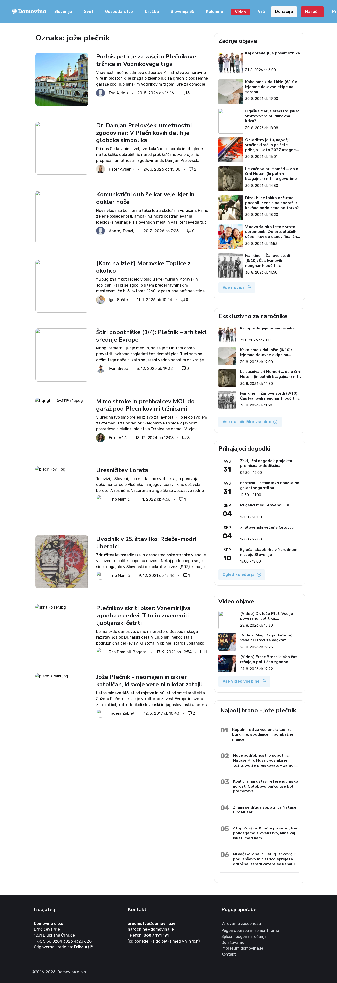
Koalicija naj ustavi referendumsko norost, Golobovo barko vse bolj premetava (265, 786)
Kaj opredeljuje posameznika (272, 53)
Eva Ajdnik (118, 93)
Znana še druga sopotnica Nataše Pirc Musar (264, 810)
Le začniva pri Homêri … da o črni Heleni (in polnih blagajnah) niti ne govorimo (271, 173)
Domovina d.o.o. (49, 923)
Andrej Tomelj (121, 230)
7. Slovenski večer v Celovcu (267, 527)
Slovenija (63, 11)
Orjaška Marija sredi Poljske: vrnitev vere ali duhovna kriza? (272, 116)
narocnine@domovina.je (151, 929)
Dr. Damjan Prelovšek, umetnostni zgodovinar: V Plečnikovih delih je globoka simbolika (144, 132)
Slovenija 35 (182, 11)
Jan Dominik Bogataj (128, 651)
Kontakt (228, 954)
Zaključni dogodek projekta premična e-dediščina (266, 463)
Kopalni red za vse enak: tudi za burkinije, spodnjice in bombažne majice (262, 734)
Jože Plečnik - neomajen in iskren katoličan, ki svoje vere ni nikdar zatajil (149, 680)
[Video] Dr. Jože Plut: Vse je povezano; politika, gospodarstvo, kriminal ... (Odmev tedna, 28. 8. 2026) (266, 616)
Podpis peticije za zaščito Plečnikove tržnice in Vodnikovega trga (146, 60)
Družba (152, 11)
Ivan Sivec (118, 368)
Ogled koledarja (239, 574)
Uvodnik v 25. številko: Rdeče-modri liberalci (146, 542)
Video (240, 12)
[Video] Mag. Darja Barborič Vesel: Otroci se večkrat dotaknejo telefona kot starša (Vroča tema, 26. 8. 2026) (269, 638)
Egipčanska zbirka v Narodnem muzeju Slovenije (268, 552)
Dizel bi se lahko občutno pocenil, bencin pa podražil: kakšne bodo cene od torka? (272, 202)
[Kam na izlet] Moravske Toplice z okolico (143, 267)
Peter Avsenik (121, 169)
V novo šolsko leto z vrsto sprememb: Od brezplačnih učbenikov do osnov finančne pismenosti (272, 231)
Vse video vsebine (241, 681)
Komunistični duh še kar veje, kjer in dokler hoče (145, 198)
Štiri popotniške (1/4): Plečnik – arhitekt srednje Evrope (151, 336)
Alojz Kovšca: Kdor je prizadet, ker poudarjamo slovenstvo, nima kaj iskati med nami (265, 833)
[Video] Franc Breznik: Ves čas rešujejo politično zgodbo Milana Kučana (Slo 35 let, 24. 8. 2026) (270, 659)
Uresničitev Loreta (122, 470)
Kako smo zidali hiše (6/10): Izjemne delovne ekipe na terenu (271, 86)
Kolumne (214, 11)
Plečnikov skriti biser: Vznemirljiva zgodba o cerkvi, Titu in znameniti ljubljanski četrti (143, 615)
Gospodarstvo (119, 11)
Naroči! (312, 11)
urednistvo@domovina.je (152, 923)
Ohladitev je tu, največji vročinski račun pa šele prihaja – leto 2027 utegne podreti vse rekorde (270, 144)
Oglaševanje (232, 942)
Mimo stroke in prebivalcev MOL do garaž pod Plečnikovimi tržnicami (145, 405)
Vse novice (234, 287)
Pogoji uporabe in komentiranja (250, 930)
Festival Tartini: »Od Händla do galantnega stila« (269, 485)
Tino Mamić (119, 499)
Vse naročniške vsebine (247, 421)
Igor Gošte (118, 299)
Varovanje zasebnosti (241, 923)
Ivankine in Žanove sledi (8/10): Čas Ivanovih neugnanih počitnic (267, 260)
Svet (88, 11)
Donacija (284, 11)
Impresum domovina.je (242, 948)
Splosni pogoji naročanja (244, 936)
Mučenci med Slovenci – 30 (265, 505)
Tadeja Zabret (122, 713)
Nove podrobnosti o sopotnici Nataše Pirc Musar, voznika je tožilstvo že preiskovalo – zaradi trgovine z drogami (264, 760)
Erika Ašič (118, 437)
